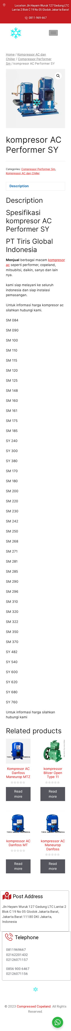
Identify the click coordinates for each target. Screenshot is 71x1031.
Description (19, 186)
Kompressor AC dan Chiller (23, 173)
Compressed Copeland (34, 1006)
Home (10, 54)
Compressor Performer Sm (38, 169)
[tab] (35, 186)
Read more (18, 793)
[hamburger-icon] (53, 33)
